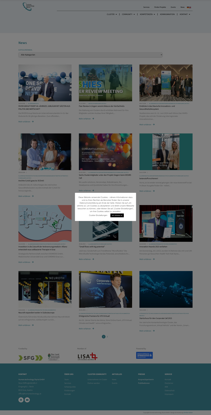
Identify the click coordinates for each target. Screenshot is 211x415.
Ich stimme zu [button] (117, 215)
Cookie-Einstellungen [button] (98, 215)
